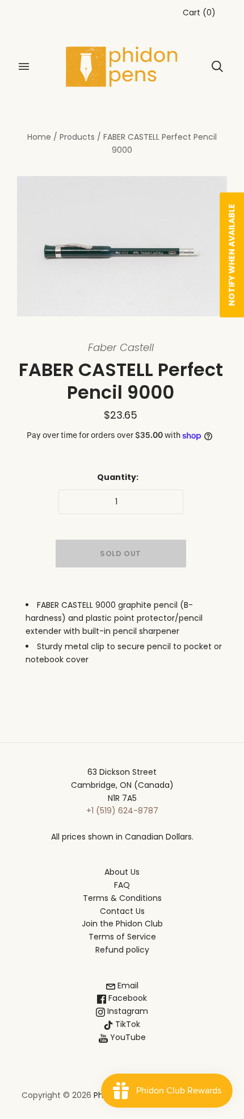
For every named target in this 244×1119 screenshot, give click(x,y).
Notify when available (231, 254)
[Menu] (24, 66)
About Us (122, 872)
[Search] (217, 66)
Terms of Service (122, 936)
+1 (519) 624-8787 (122, 810)
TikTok (126, 1024)
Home (39, 137)
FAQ (122, 885)
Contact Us (122, 911)
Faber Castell (121, 347)
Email (126, 985)
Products (77, 137)
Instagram (126, 1011)
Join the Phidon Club (122, 923)
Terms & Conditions (122, 898)
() (199, 12)
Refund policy (122, 949)
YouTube (127, 1037)
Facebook (126, 998)
